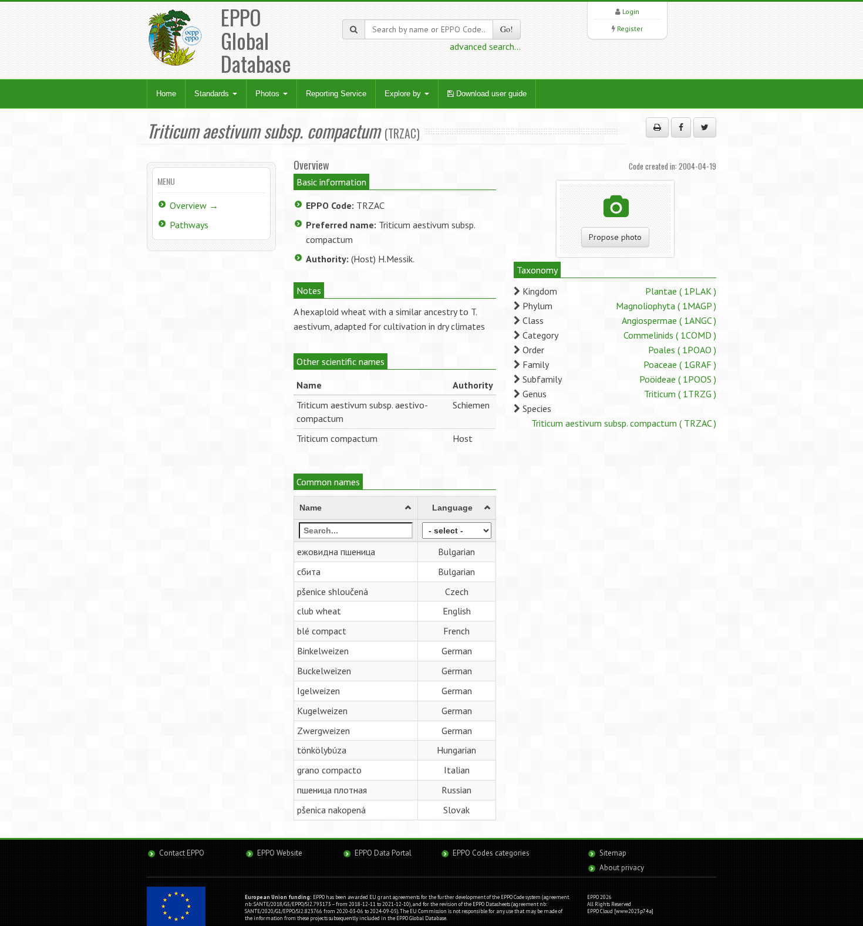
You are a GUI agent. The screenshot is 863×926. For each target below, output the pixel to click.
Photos (268, 93)
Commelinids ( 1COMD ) (669, 335)
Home (166, 93)
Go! (506, 29)
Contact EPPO (181, 853)
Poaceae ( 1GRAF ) (679, 364)
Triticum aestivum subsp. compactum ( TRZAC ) (623, 423)
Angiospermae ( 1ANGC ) (669, 320)
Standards (212, 93)
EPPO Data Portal (383, 853)
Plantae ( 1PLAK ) (680, 291)
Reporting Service (336, 93)
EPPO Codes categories (491, 853)
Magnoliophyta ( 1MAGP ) (666, 306)
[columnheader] (356, 507)
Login (630, 11)
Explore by (404, 93)
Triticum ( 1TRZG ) (680, 394)
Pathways (189, 225)
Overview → (194, 205)
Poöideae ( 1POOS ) (677, 379)
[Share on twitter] (704, 127)
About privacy (621, 868)
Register (630, 28)
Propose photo (615, 237)
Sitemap (612, 853)
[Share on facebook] (681, 127)
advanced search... (485, 46)
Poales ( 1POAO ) (682, 350)
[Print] (657, 127)
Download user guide (490, 93)
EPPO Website (279, 853)
